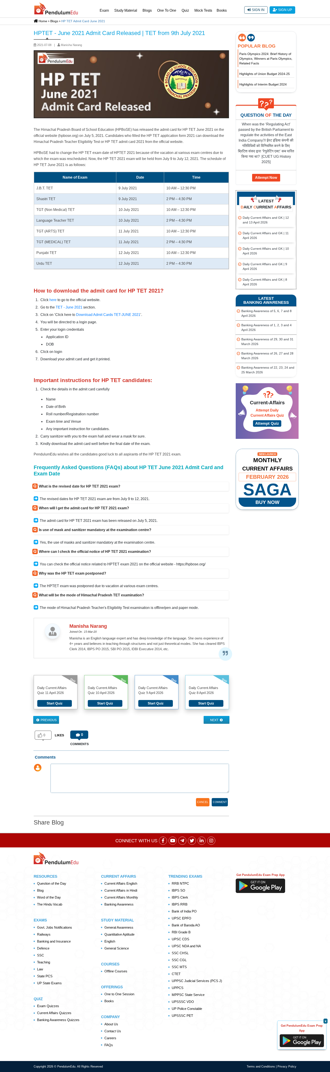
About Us (111, 1024)
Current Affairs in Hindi (120, 890)
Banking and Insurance (54, 941)
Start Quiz (55, 703)
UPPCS (177, 988)
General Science (116, 948)
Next (214, 720)
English (109, 941)
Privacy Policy (286, 1066)
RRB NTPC (180, 883)
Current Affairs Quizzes (54, 1013)
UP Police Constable (187, 1009)
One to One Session (119, 994)
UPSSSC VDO (183, 1002)
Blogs (147, 10)
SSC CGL (179, 960)
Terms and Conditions (261, 1066)
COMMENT (220, 802)
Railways (44, 934)
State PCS (45, 976)
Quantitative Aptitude (119, 934)
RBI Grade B (181, 932)
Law (40, 969)
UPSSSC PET (182, 1015)
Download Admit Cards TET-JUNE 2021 (108, 315)
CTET (176, 974)
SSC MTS (179, 967)
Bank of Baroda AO (186, 925)
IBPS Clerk (180, 897)
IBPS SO (178, 890)
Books (222, 10)
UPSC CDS (180, 939)
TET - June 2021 (69, 307)
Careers (110, 1038)
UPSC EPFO (181, 918)
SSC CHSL (180, 953)
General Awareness (118, 927)
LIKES (59, 735)
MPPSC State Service (188, 995)
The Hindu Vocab (49, 904)
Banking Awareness (119, 904)
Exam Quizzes (48, 1006)
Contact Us (112, 1031)
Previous (48, 720)
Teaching (43, 962)
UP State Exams (49, 983)
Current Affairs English (120, 883)
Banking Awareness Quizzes (58, 1020)
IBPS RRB (179, 904)
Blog (40, 890)
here (53, 300)
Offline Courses (115, 971)
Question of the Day (51, 883)
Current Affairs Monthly (121, 897)
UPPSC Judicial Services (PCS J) (197, 981)
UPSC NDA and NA (186, 946)
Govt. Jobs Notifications (54, 927)
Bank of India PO (184, 911)
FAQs (108, 1045)
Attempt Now (266, 177)
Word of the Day (49, 897)
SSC (40, 955)
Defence (43, 948)
